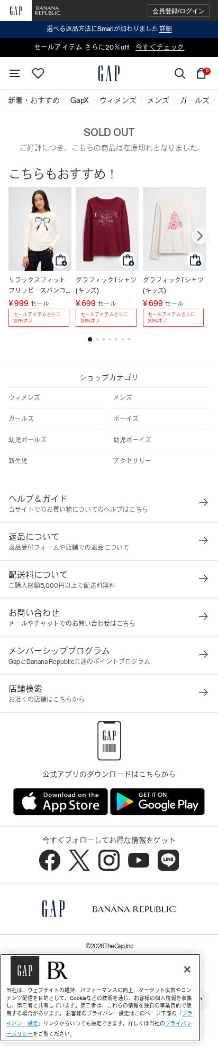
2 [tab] (97, 339)
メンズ (122, 398)
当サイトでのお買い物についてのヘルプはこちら (78, 509)
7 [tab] (129, 339)
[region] (100, 998)
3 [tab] (104, 339)
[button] (178, 11)
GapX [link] (79, 100)
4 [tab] (110, 339)
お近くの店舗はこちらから (46, 699)
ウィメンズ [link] (118, 100)
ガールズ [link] (195, 100)
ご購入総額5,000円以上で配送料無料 (61, 585)
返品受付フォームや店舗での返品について (68, 547)
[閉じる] (187, 969)
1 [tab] (90, 339)
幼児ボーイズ (132, 440)
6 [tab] (123, 339)
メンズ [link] (158, 100)
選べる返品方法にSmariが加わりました (109, 29)
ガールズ (21, 419)
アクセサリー (132, 461)
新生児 (18, 461)
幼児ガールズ (27, 440)
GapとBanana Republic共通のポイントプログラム (79, 661)
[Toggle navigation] (14, 73)
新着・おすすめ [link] (34, 100)
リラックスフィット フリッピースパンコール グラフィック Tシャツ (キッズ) (39, 286)
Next (200, 235)
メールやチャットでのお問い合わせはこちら (71, 623)
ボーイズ (126, 419)
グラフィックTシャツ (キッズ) (106, 285)
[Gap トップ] (109, 73)
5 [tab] (116, 339)
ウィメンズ (24, 398)
